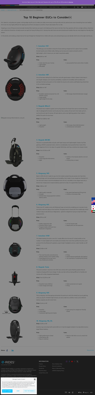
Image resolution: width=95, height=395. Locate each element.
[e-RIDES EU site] (93, 199)
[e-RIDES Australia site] (93, 204)
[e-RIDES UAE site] (93, 211)
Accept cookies (7, 391)
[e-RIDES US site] (93, 201)
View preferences (29, 391)
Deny (18, 391)
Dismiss (71, 2)
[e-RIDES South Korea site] (93, 206)
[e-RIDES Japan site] (93, 209)
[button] (34, 379)
